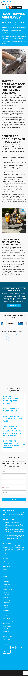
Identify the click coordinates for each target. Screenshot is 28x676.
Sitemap (5, 569)
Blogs (4, 561)
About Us (5, 553)
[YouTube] (4, 652)
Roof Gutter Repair (7, 589)
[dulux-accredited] (16, 323)
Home (3, 11)
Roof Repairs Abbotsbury (10, 334)
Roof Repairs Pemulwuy (11, 11)
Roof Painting (6, 600)
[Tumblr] (21, 647)
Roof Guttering (6, 592)
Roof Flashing (6, 587)
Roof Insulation (6, 594)
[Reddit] (17, 647)
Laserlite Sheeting (7, 634)
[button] (26, 3)
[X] (9, 647)
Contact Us (5, 556)
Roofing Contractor (7, 576)
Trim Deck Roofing (7, 636)
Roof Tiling (5, 615)
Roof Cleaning (6, 579)
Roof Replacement (7, 607)
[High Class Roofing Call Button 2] (14, 7)
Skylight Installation (8, 626)
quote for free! (17, 550)
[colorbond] (7, 323)
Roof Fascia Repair (7, 584)
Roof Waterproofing (8, 621)
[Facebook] (4, 647)
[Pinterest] (13, 647)
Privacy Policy (6, 564)
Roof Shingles (6, 613)
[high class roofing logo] (6, 2)
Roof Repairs (6, 605)
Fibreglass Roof (6, 623)
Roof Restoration (7, 602)
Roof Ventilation (7, 618)
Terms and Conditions (8, 566)
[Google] (9, 652)
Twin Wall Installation (8, 628)
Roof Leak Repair (7, 597)
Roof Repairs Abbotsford (10, 337)
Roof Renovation (7, 610)
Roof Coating (6, 581)
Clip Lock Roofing (7, 639)
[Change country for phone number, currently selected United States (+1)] (3, 487)
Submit (14, 499)
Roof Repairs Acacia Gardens (11, 340)
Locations (5, 558)
